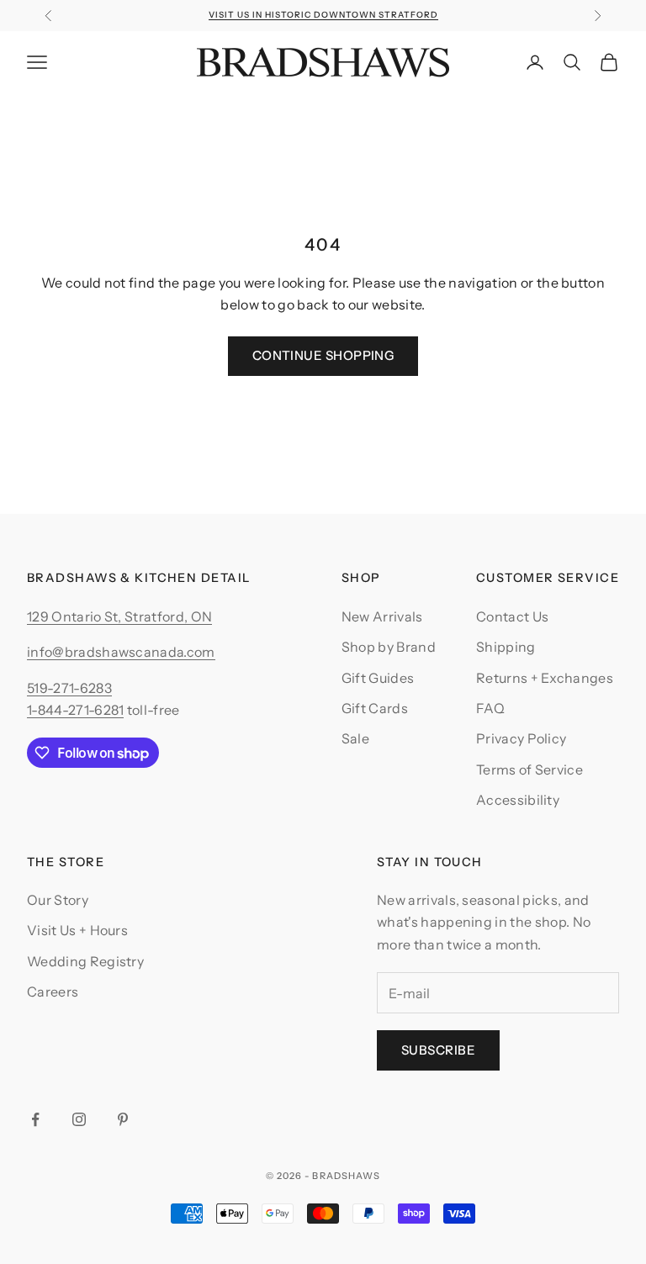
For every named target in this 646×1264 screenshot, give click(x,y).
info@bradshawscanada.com (121, 651)
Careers (52, 991)
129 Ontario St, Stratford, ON (119, 616)
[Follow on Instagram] (79, 1119)
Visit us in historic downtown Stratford (323, 14)
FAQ (490, 708)
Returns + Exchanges (544, 677)
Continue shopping (323, 355)
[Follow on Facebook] (35, 1119)
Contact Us (512, 616)
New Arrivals (382, 616)
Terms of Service (529, 769)
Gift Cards (375, 708)
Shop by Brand (389, 646)
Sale (355, 738)
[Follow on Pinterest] (122, 1119)
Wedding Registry (85, 961)
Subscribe (438, 1050)
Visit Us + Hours (77, 930)
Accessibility (517, 799)
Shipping (506, 646)
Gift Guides (378, 677)
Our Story (57, 899)
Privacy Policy (521, 738)
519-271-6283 (69, 688)
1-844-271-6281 (75, 709)
